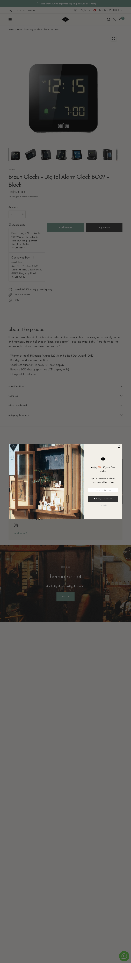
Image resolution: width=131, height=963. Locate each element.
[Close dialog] (119, 447)
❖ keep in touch (103, 499)
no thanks (103, 505)
